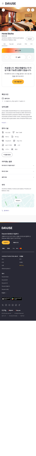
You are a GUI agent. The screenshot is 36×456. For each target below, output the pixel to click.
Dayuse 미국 (5, 283)
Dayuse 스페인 (5, 289)
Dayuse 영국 (5, 280)
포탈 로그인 (16, 242)
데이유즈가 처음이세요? (8, 165)
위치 (31, 44)
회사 (3, 259)
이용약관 (22, 316)
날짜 (19, 57)
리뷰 (3, 262)
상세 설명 (19, 44)
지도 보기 (30, 39)
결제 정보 (4, 177)
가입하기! (5, 242)
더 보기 (4, 122)
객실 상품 (11, 44)
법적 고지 (4, 316)
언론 (3, 265)
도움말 (21, 262)
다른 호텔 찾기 (18, 82)
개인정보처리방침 (13, 316)
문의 (20, 259)
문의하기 (6, 210)
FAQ (26, 44)
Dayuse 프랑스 (5, 276)
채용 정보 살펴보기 (6, 268)
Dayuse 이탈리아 (6, 286)
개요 (4, 44)
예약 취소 (21, 265)
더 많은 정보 (7, 155)
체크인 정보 (5, 171)
